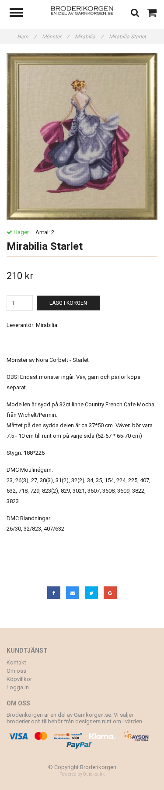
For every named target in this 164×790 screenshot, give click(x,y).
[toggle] (20, 13)
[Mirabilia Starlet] (82, 136)
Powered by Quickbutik (82, 774)
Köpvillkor (19, 679)
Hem (26, 37)
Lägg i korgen (68, 303)
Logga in (18, 687)
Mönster (55, 37)
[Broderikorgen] (82, 10)
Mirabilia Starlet (128, 37)
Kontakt (16, 662)
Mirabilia (89, 37)
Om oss (16, 670)
